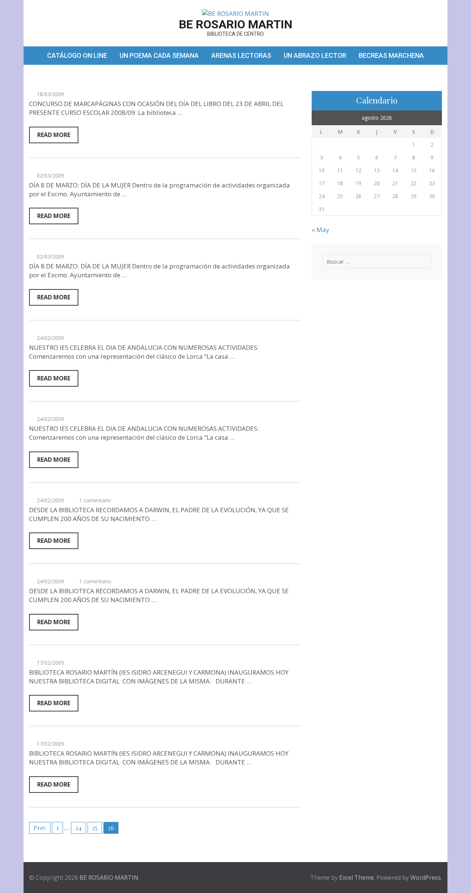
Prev (39, 828)
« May (320, 229)
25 (95, 828)
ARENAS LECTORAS (241, 55)
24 (78, 828)
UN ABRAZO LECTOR (315, 55)
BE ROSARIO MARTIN (236, 24)
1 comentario (95, 500)
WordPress (425, 877)
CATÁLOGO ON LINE (77, 55)
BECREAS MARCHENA (391, 55)
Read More (53, 135)
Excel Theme (356, 877)
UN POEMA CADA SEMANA (159, 55)
